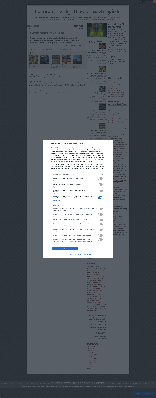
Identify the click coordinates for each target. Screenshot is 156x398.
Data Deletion (68, 254)
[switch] (100, 178)
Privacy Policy (88, 254)
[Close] (109, 143)
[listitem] (78, 175)
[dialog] (78, 199)
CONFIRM (65, 248)
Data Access (78, 254)
